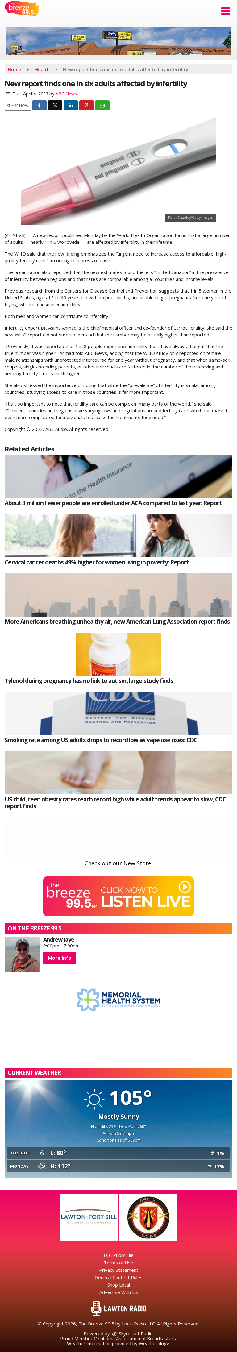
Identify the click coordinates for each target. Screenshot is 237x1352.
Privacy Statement (118, 1270)
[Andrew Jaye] (22, 954)
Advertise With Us (118, 1292)
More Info (59, 958)
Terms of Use (118, 1262)
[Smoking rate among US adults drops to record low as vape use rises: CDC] (118, 713)
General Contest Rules (119, 1277)
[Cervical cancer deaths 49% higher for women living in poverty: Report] (118, 535)
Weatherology (154, 1343)
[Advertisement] (118, 41)
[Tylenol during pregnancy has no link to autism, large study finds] (118, 654)
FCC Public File (119, 1255)
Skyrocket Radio (135, 1333)
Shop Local (118, 1285)
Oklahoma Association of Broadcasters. (135, 1338)
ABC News (66, 94)
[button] (225, 11)
